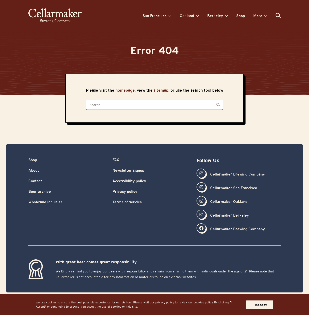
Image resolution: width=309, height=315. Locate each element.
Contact (35, 181)
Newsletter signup (128, 170)
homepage (125, 90)
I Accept (259, 305)
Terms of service (127, 202)
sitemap (161, 90)
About (33, 170)
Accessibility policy (129, 181)
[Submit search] (218, 104)
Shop (32, 160)
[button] (278, 15)
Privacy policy (124, 191)
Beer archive (39, 191)
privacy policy (164, 302)
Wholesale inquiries (45, 202)
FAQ (116, 160)
